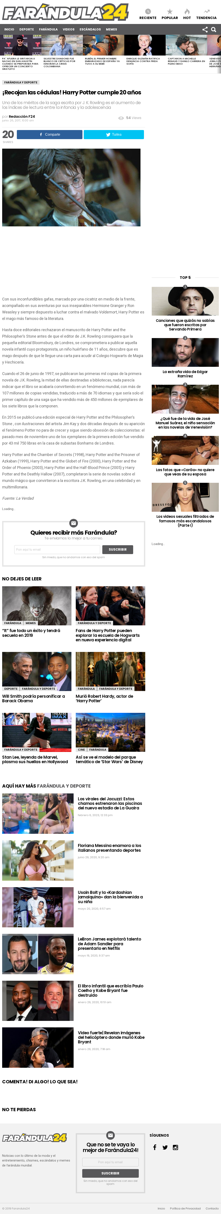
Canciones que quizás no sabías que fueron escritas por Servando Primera (185, 325)
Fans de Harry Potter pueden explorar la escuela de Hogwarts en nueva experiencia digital (108, 635)
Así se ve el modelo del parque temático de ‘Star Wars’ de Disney (109, 759)
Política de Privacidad (185, 1208)
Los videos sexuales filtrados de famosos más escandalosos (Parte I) (185, 521)
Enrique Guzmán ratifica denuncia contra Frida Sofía (143, 61)
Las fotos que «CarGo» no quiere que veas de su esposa (185, 472)
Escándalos (90, 29)
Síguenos (205, 29)
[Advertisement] (73, 263)
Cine (81, 750)
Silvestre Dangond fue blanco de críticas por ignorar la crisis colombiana (59, 62)
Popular (170, 17)
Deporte (26, 29)
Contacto (212, 1208)
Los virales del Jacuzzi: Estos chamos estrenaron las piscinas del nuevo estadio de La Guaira (110, 803)
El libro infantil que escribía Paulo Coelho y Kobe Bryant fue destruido (110, 990)
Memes (111, 29)
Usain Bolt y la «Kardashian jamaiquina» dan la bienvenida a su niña (110, 897)
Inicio (9, 29)
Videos (68, 29)
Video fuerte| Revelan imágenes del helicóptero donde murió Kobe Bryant (111, 1037)
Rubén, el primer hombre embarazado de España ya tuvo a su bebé (102, 61)
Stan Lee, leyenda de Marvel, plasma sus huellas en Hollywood (35, 759)
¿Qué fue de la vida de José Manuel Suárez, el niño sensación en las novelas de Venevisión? (185, 423)
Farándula (48, 29)
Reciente (147, 17)
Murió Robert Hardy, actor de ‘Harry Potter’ (104, 698)
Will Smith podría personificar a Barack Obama (33, 698)
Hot (187, 17)
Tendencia (206, 17)
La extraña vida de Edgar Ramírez (185, 374)
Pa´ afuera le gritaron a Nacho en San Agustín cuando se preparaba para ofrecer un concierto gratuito (20, 64)
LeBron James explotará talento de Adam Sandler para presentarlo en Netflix (109, 943)
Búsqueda (213, 29)
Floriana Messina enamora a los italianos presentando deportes (109, 848)
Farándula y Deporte (20, 82)
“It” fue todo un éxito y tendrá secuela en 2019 (31, 633)
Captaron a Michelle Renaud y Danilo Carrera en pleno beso (186, 61)
